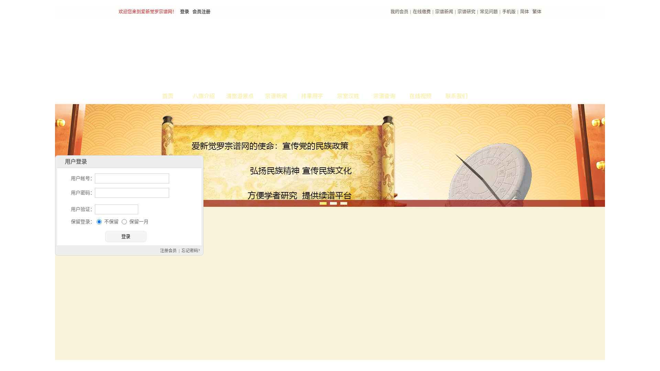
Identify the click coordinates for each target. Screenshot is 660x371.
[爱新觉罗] (244, 53)
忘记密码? (366, 365)
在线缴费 (422, 11)
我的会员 (399, 11)
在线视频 (420, 96)
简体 (524, 11)
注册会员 (344, 365)
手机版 (509, 11)
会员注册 (201, 11)
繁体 (536, 11)
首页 (167, 96)
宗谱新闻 (444, 11)
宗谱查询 (384, 96)
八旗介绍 (204, 96)
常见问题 (489, 11)
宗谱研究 (466, 11)
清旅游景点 (240, 96)
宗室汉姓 (348, 96)
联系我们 (457, 96)
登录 (184, 11)
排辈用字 (312, 96)
